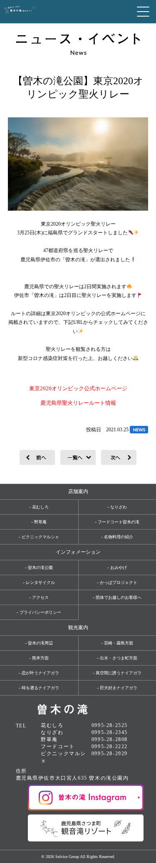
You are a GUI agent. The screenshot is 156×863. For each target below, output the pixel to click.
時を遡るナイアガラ (40, 688)
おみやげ (118, 567)
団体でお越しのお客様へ (118, 597)
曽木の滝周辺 (40, 643)
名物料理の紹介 (118, 537)
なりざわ (118, 507)
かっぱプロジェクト (118, 582)
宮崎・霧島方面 (118, 643)
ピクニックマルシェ (40, 537)
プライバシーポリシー (40, 612)
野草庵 (40, 522)
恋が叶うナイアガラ (40, 673)
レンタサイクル (40, 582)
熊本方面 (40, 658)
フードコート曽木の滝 (118, 522)
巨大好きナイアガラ (118, 688)
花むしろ (40, 507)
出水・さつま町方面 (118, 658)
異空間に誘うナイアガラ (118, 673)
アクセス (40, 597)
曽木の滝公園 (40, 567)
